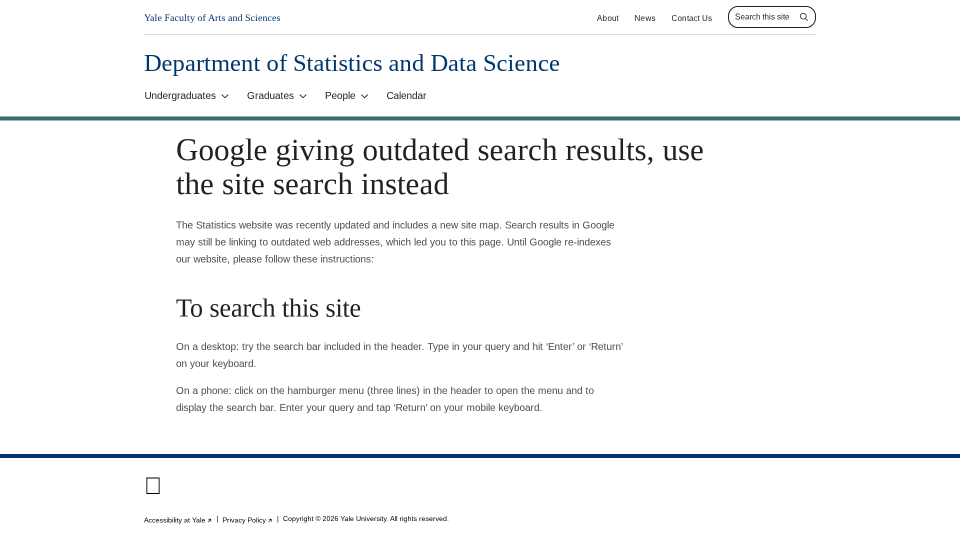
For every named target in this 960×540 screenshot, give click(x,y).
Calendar (406, 95)
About (607, 18)
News (645, 18)
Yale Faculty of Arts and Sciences (212, 17)
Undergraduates (180, 95)
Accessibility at (178, 520)
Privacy (247, 520)
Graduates (270, 95)
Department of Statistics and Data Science (352, 62)
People (340, 95)
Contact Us (692, 18)
